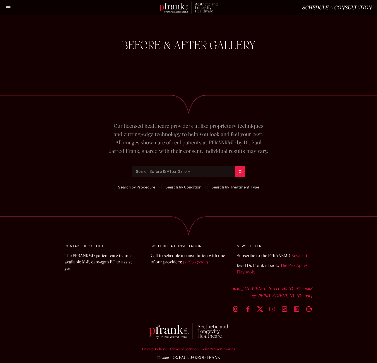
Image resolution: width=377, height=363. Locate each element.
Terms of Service (183, 349)
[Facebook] (247, 309)
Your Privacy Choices (218, 349)
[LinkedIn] (296, 309)
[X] (260, 309)
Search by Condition (183, 187)
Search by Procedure (136, 187)
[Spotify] (308, 309)
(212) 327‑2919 (195, 261)
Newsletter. (301, 255)
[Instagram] (235, 309)
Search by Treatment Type (235, 187)
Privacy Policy (153, 349)
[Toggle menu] (8, 7)
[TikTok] (284, 309)
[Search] (240, 171)
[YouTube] (272, 309)
